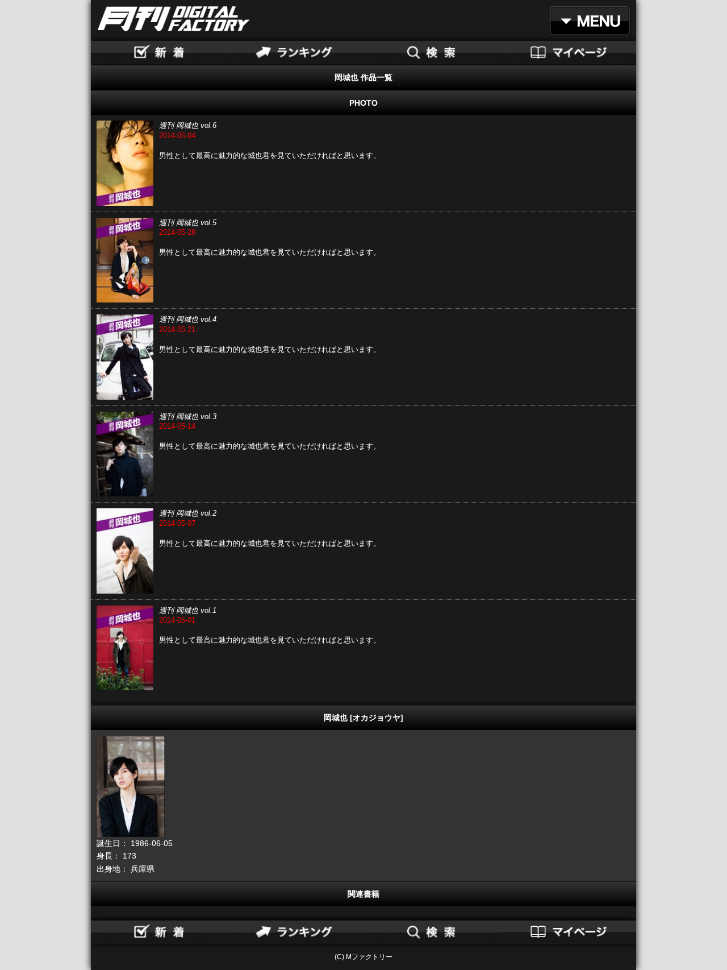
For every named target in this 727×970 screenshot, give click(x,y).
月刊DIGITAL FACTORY (174, 19)
